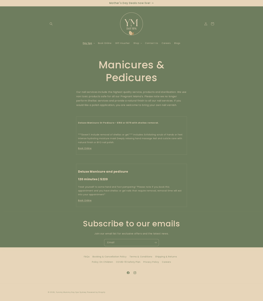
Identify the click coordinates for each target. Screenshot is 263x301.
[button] (51, 24)
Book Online (85, 148)
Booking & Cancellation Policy (109, 256)
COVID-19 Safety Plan (128, 261)
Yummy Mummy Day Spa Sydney (71, 292)
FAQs (86, 256)
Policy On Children (102, 261)
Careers (166, 261)
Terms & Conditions (141, 256)
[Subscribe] (155, 242)
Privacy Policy (151, 261)
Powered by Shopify (96, 292)
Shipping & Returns (166, 256)
